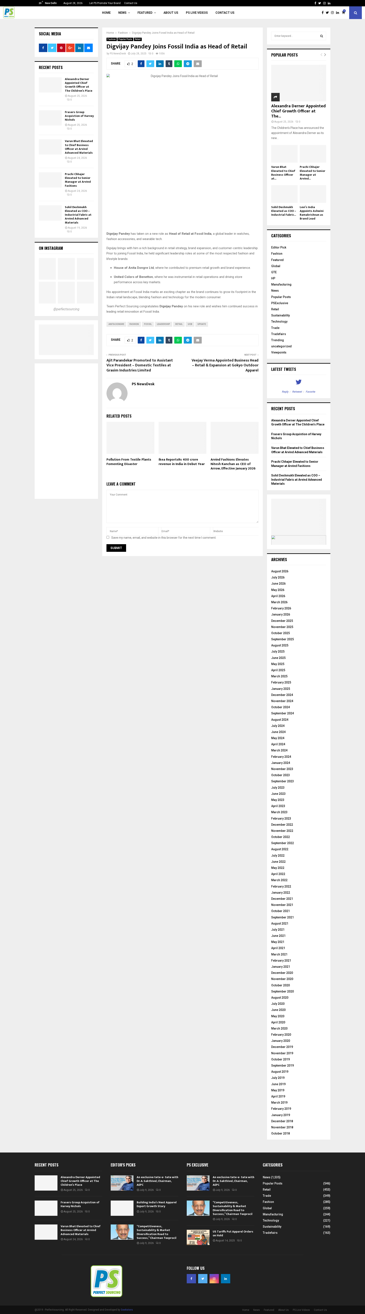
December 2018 (282, 1121)
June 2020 (278, 1010)
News (122, 12)
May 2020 (277, 1016)
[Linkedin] (338, 12)
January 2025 (280, 688)
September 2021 (282, 917)
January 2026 (280, 614)
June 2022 (278, 861)
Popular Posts (125, 39)
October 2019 (280, 1059)
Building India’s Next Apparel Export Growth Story (157, 1204)
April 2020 (278, 1022)
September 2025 (282, 639)
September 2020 (282, 991)
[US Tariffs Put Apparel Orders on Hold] (198, 1237)
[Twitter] (328, 12)
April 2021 (278, 948)
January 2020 (280, 1040)
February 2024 (281, 756)
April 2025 (278, 670)
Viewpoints (278, 352)
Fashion (112, 39)
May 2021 (277, 942)
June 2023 (278, 793)
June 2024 (278, 732)
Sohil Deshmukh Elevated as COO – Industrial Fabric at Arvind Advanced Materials (78, 215)
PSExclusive (279, 303)
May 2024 (277, 738)
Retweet (297, 391)
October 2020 (280, 985)
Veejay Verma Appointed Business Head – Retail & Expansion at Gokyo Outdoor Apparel (225, 365)
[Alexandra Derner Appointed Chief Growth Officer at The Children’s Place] (50, 84)
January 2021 (280, 966)
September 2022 (282, 843)
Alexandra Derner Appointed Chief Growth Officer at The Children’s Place (78, 85)
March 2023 (279, 812)
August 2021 (279, 923)
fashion (134, 324)
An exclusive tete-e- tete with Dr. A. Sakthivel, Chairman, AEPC (157, 1181)
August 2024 (279, 719)
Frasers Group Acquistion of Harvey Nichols (79, 116)
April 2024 (278, 744)
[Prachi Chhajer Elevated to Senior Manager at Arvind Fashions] (50, 180)
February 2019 (281, 1108)
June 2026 (278, 583)
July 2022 (278, 855)
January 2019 (280, 1115)
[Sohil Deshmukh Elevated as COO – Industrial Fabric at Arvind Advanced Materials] (50, 213)
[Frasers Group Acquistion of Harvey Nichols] (50, 118)
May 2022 (277, 868)
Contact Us (130, 3)
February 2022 (281, 886)
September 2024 (282, 713)
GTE (274, 272)
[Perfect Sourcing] (47, 269)
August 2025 (279, 645)
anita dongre (116, 324)
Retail (138, 39)
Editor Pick (278, 247)
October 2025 (280, 633)
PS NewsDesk (118, 53)
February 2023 (281, 818)
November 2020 (282, 979)
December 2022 (282, 824)
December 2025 (282, 620)
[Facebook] (324, 12)
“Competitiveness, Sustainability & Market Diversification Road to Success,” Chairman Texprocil (156, 1232)
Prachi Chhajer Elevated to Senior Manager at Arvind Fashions (78, 180)
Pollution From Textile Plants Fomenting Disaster (128, 462)
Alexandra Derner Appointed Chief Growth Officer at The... (298, 111)
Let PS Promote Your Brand (105, 3)
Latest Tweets (283, 369)
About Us (170, 12)
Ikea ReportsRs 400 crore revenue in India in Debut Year (182, 462)
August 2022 (279, 849)
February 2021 (281, 960)
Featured (145, 12)
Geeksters (127, 1309)
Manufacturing (281, 284)
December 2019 (282, 1047)
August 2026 (279, 571)
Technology (279, 321)
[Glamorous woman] (66, 292)
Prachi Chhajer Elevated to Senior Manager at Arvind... (312, 172)
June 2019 (278, 1084)
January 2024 (280, 763)
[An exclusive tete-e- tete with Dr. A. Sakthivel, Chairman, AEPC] (122, 1183)
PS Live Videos (197, 12)
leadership (163, 324)
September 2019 (282, 1065)
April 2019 (278, 1096)
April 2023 (278, 806)
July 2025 (278, 651)
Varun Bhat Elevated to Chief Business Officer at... (283, 172)
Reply (285, 391)
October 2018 (280, 1133)
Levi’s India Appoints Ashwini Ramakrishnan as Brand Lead (312, 213)
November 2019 (282, 1053)
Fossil (148, 324)
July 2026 (278, 577)
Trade (275, 328)
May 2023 (277, 800)
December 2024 (282, 695)
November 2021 (282, 905)
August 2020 (279, 997)
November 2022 (282, 830)
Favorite (310, 391)
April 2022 (278, 874)
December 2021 (282, 898)
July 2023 (278, 787)
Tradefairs (278, 334)
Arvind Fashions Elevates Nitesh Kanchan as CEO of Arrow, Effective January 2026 (233, 464)
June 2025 (278, 658)
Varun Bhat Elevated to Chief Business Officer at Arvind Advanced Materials (79, 147)
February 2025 (281, 682)
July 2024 (278, 725)
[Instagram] (333, 12)
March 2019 (279, 1102)
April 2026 (278, 596)
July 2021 (278, 929)
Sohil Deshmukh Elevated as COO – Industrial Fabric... (283, 211)
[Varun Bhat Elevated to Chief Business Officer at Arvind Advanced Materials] (50, 147)
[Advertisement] (66, 431)
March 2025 (279, 676)
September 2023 (282, 781)
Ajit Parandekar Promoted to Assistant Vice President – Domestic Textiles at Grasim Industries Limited (139, 365)
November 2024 (282, 701)
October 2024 (280, 707)
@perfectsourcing (66, 309)
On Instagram (51, 248)
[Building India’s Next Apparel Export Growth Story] (122, 1208)
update (201, 324)
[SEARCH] (321, 36)
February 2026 (281, 608)
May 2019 (277, 1090)
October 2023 (280, 775)
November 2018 (282, 1127)
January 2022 (280, 892)
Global (275, 266)
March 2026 (279, 602)
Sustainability (280, 315)
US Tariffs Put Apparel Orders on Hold (233, 1233)
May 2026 (277, 590)
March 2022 (279, 880)
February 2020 (281, 1034)
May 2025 (277, 664)
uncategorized (281, 346)
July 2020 (278, 1003)
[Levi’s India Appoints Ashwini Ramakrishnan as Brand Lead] (313, 194)
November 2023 (282, 769)
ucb (190, 324)
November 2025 (282, 627)
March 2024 (279, 750)
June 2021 (278, 935)
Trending (277, 340)
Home (106, 12)
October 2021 (280, 911)
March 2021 (279, 954)
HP (273, 278)
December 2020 (282, 972)
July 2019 (278, 1077)
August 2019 (279, 1071)
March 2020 (279, 1028)
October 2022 (280, 837)
